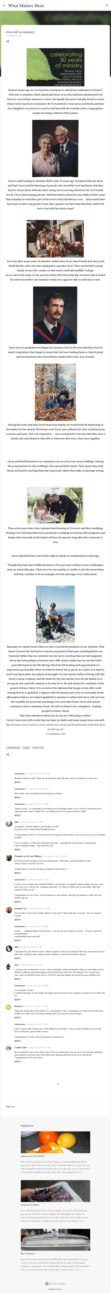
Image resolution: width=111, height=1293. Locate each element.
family (26, 748)
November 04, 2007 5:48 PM (37, 1024)
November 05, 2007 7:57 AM (39, 1047)
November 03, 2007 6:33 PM (37, 879)
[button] (7, 42)
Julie (16, 821)
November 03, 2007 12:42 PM (38, 773)
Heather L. (19, 1006)
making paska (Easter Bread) (32, 1156)
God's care (38, 748)
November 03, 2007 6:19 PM (55, 856)
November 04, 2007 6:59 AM (31, 947)
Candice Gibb (20, 1047)
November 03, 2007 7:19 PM (39, 908)
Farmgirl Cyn (20, 908)
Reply (17, 782)
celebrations (13, 748)
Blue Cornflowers (28, 1253)
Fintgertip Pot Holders (30, 1204)
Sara (16, 964)
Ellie (16, 946)
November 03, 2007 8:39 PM (37, 926)
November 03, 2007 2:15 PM (31, 822)
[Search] (48, 5)
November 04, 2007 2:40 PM (37, 985)
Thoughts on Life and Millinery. (28, 856)
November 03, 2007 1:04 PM (37, 789)
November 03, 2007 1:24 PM (37, 804)
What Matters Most (26, 5)
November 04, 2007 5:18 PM (36, 1006)
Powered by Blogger (57, 1283)
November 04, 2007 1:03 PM (31, 965)
